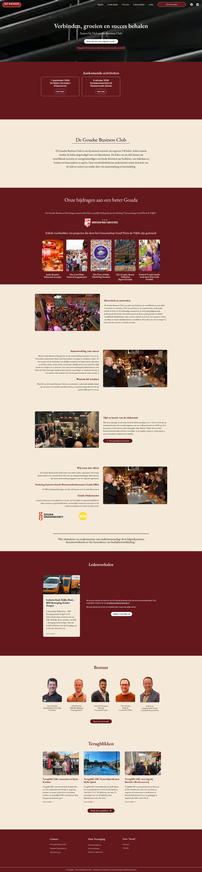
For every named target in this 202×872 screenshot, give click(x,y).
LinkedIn (126, 848)
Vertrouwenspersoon (94, 845)
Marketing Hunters (130, 870)
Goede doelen (113, 4)
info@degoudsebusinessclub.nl (117, 603)
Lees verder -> (51, 634)
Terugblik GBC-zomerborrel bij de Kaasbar (60, 780)
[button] (42, 259)
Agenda (100, 4)
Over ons (125, 4)
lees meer (60, 91)
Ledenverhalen (138, 4)
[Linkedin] (197, 4)
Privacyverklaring (93, 848)
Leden (151, 4)
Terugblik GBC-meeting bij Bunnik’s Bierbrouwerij (139, 780)
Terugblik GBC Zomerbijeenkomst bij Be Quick (101, 780)
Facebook (126, 844)
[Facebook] (191, 4)
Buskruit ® (106, 870)
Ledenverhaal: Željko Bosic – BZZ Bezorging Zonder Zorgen (60, 602)
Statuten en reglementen (95, 852)
